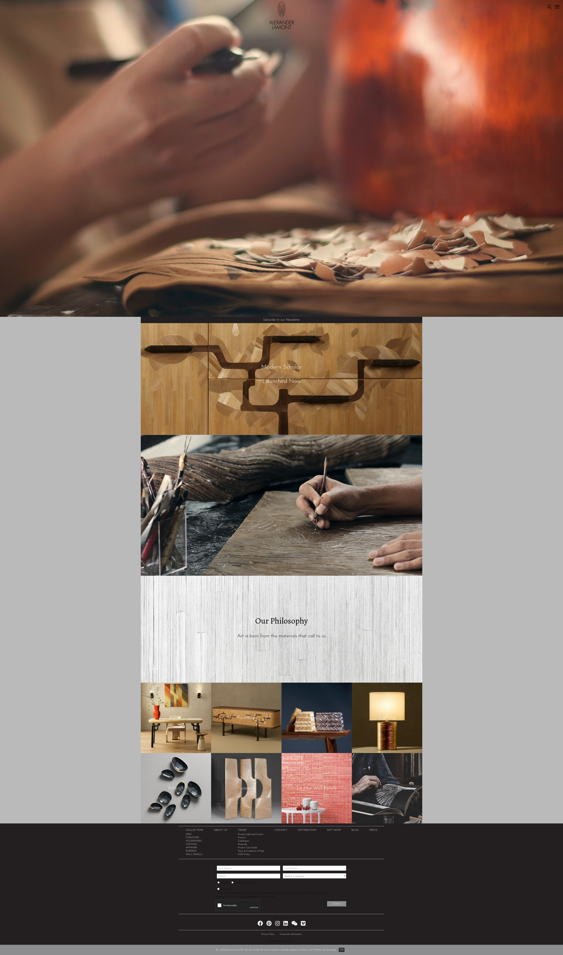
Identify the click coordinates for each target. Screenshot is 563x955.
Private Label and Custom (250, 834)
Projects (241, 837)
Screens (246, 788)
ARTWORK (191, 848)
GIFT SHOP (334, 830)
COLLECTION (194, 830)
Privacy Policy (267, 934)
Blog (387, 788)
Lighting (387, 717)
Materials (242, 844)
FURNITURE (192, 837)
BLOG (355, 830)
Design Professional (245, 883)
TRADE (242, 830)
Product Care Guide (247, 848)
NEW (176, 717)
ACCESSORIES (194, 841)
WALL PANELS (194, 854)
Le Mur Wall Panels (317, 788)
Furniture (246, 717)
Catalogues (243, 841)
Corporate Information (291, 934)
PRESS (373, 830)
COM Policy (244, 854)
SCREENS (191, 851)
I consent (225, 889)
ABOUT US (220, 830)
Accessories (316, 717)
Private (224, 883)
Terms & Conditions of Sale (251, 851)
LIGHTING (191, 844)
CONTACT (281, 830)
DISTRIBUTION (307, 830)
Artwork (176, 788)
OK (342, 950)
